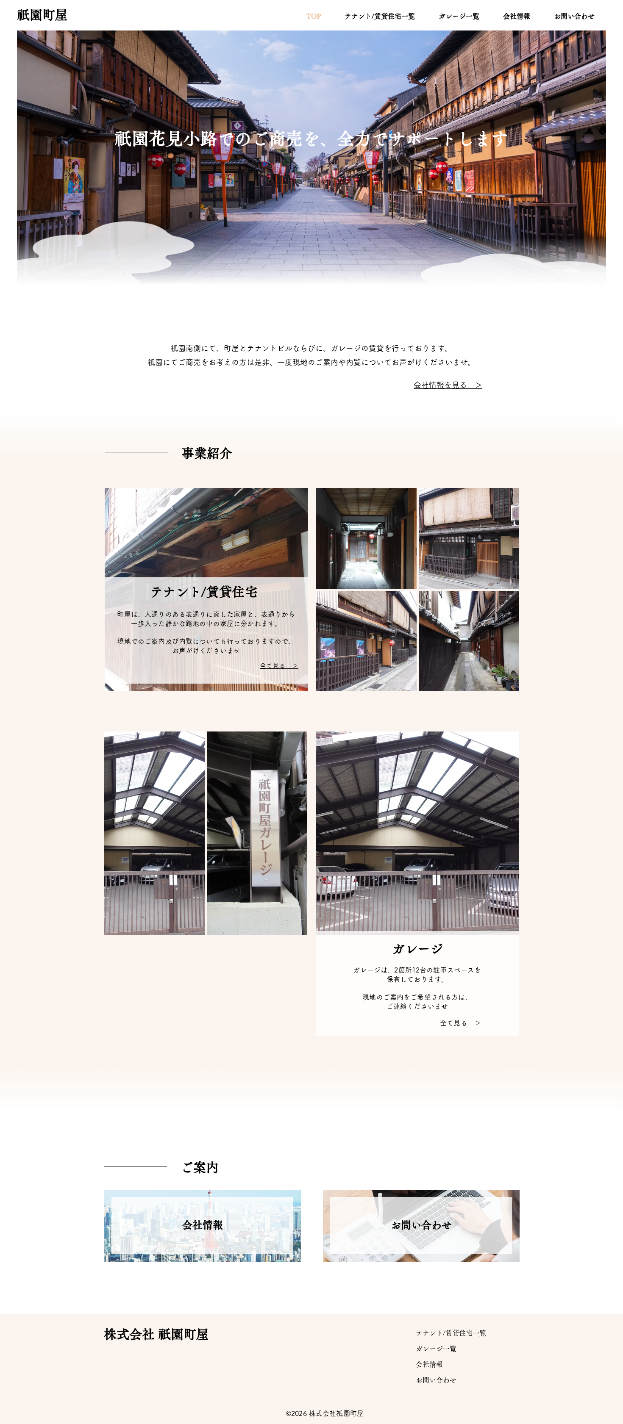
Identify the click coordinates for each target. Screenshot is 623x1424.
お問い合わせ (436, 1380)
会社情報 (429, 1364)
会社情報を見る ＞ (448, 385)
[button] (366, 538)
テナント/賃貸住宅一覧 (451, 1333)
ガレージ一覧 (436, 1348)
